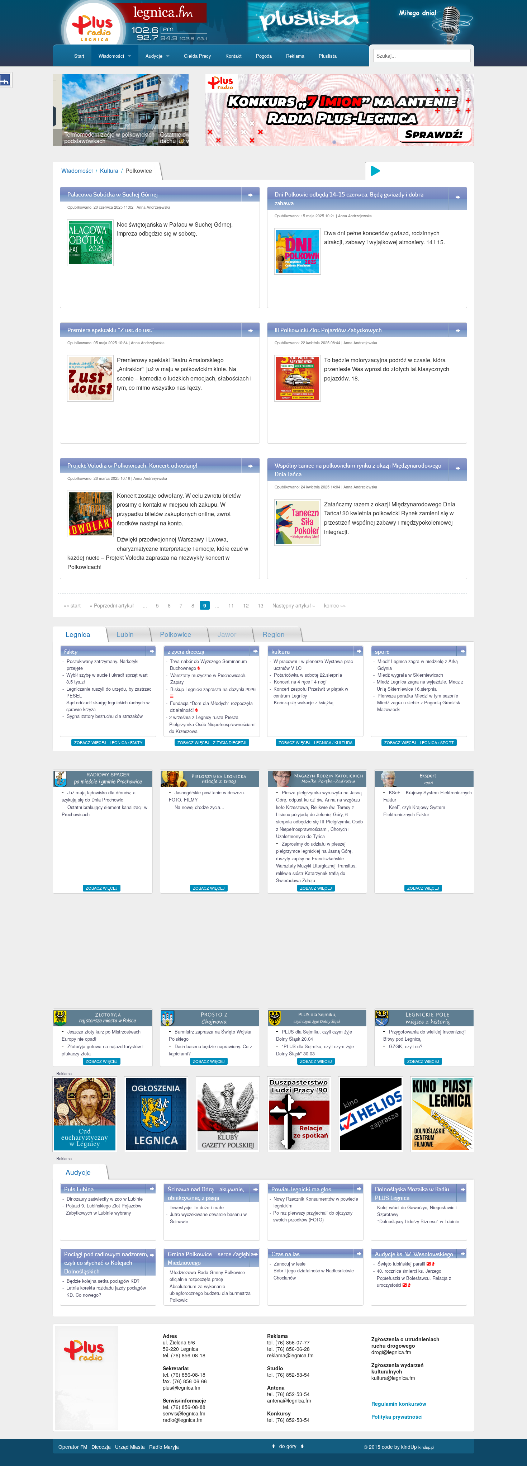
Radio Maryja (164, 1446)
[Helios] (370, 1113)
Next (199, 110)
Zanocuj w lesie (289, 1263)
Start (79, 55)
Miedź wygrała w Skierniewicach (410, 674)
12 (246, 605)
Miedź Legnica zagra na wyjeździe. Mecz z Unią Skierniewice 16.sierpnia (420, 685)
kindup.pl (426, 1447)
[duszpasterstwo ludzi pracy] (299, 1113)
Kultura (109, 170)
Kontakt (233, 55)
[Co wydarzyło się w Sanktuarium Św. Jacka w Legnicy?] (84, 1113)
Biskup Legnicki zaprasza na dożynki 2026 (213, 689)
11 (231, 605)
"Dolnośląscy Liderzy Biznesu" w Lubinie (418, 1221)
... (145, 605)
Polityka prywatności (397, 1416)
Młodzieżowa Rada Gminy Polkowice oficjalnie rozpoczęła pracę (207, 1275)
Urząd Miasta (130, 1446)
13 (261, 605)
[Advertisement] (263, 951)
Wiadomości (111, 55)
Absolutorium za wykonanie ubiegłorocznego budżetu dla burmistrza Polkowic (210, 1293)
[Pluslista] (308, 21)
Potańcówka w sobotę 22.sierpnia (308, 674)
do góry (288, 1446)
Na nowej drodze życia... (199, 807)
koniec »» (335, 605)
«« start (72, 605)
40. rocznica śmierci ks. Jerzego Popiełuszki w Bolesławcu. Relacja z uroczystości (414, 1277)
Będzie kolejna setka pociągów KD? (103, 1280)
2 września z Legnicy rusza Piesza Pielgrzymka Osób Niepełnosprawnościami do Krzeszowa (212, 724)
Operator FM (73, 1446)
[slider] (120, 110)
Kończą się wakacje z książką (303, 702)
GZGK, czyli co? (405, 1046)
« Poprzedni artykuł (112, 605)
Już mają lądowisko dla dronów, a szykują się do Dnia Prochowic (99, 796)
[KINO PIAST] (442, 1113)
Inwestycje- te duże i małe (197, 1207)
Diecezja (101, 1446)
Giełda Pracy (197, 55)
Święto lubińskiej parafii (402, 1263)
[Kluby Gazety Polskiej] (228, 1113)
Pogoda (264, 55)
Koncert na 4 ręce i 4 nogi (300, 681)
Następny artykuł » (293, 605)
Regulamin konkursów (398, 1403)
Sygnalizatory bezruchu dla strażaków (105, 716)
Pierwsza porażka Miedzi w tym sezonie (418, 695)
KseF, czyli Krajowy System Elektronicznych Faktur (414, 811)
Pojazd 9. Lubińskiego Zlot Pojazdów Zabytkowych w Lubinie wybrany (103, 1209)
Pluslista (328, 55)
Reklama (295, 55)
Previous (42, 110)
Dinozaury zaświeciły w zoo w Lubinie (105, 1198)
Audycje (154, 55)
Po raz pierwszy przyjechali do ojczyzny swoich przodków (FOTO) (312, 1216)
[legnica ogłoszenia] (156, 1113)
